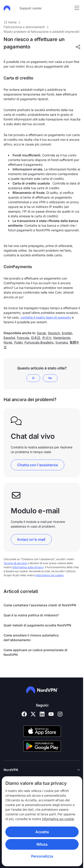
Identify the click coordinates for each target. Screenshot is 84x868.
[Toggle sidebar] (76, 8)
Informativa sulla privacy (27, 567)
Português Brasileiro (39, 342)
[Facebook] (24, 714)
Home (12, 22)
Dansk (41, 333)
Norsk (8, 342)
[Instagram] (60, 714)
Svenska (61, 342)
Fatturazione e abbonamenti (24, 27)
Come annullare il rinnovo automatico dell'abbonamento (31, 637)
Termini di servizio (15, 563)
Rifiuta (40, 844)
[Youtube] (51, 714)
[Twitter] (33, 714)
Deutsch (54, 333)
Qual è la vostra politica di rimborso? (31, 615)
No (50, 378)
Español (9, 338)
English (67, 333)
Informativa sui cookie (58, 819)
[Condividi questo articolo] (77, 46)
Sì (33, 378)
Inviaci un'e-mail (31, 539)
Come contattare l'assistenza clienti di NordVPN (40, 605)
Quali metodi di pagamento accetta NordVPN (37, 625)
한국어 (47, 338)
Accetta (40, 832)
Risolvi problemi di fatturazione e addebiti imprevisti (41, 31)
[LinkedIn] (42, 714)
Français (23, 338)
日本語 (35, 338)
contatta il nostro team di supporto (45, 317)
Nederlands (61, 338)
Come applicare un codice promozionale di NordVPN (35, 652)
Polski (18, 342)
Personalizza (40, 856)
